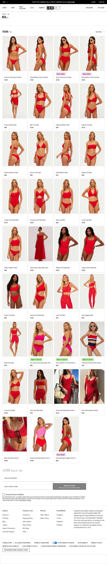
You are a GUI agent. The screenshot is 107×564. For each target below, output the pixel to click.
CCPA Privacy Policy (30, 546)
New (12, 7)
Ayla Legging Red (87, 315)
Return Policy (27, 525)
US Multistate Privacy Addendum (53, 546)
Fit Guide (101, 7)
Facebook (60, 521)
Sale (32, 7)
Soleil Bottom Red (61, 172)
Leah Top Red (60, 315)
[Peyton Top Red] (15, 292)
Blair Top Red (34, 125)
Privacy (29, 500)
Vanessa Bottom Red (11, 172)
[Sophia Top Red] (92, 102)
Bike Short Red (9, 363)
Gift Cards (26, 528)
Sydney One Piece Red (89, 268)
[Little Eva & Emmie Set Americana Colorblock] (92, 340)
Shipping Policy (28, 518)
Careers (5, 525)
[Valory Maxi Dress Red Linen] (40, 244)
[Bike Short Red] (15, 340)
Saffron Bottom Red (10, 268)
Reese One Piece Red (63, 268)
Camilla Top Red (9, 410)
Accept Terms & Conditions (15, 494)
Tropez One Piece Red (11, 220)
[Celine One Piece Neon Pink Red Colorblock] (40, 435)
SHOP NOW (68, 2)
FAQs (24, 532)
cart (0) (101, 2)
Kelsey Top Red (87, 172)
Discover (89, 7)
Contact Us (26, 515)
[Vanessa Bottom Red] (15, 149)
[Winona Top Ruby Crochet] (15, 54)
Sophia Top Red (87, 125)
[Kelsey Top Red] (92, 149)
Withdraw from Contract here (16, 550)
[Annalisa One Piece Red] (40, 197)
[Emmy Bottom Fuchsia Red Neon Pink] (66, 340)
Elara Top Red (60, 220)
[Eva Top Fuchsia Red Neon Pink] (40, 340)
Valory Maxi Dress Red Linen (39, 268)
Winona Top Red (35, 172)
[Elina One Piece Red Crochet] (66, 387)
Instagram (60, 515)
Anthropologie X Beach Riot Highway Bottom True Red (73, 458)
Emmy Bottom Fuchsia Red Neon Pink (68, 363)
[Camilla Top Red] (15, 387)
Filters (5, 31)
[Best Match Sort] (86, 31)
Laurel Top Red (86, 220)
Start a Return (27, 521)
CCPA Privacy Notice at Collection (82, 546)
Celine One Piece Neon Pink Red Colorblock (44, 458)
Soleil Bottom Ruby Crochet (39, 77)
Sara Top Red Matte (36, 410)
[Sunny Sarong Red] (15, 102)
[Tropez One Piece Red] (15, 197)
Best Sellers (22, 7)
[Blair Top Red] (40, 102)
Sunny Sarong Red (10, 125)
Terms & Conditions (41, 543)
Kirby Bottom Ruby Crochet (90, 77)
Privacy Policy (96, 543)
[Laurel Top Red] (92, 197)
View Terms (22, 500)
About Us (6, 515)
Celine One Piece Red (37, 315)
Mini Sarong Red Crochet (90, 410)
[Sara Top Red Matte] (40, 387)
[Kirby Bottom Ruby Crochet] (92, 54)
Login (93, 2)
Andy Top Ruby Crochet (63, 77)
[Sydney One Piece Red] (92, 244)
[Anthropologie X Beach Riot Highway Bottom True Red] (66, 435)
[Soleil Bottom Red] (66, 149)
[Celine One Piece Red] (40, 292)
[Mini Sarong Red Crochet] (92, 387)
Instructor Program (8, 532)
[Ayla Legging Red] (92, 292)
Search (41, 7)
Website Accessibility (11, 546)
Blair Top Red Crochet (11, 458)
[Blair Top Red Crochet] (15, 435)
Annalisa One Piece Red (37, 220)
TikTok (59, 518)
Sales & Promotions (9, 528)
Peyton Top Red (9, 315)
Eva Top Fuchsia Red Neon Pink (40, 363)
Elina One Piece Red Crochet (65, 410)
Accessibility (83, 543)
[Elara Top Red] (66, 197)
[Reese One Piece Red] (66, 244)
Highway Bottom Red (62, 125)
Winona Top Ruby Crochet (12, 77)
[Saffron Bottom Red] (15, 244)
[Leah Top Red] (66, 292)
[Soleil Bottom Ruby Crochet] (40, 54)
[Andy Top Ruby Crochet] (66, 54)
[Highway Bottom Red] (66, 102)
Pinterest (59, 525)
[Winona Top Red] (40, 149)
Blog (4, 521)
